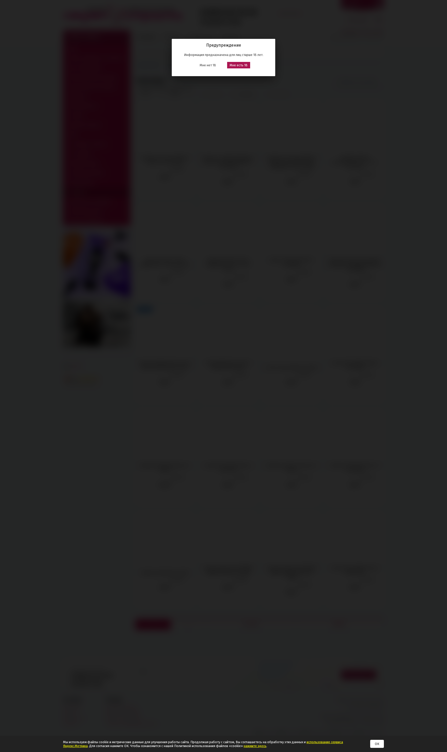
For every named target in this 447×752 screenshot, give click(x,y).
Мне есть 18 (239, 65)
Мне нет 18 (208, 65)
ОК (377, 744)
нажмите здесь (255, 746)
